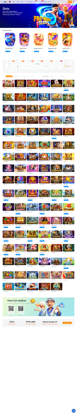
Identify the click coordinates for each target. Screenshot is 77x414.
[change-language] (74, 2)
